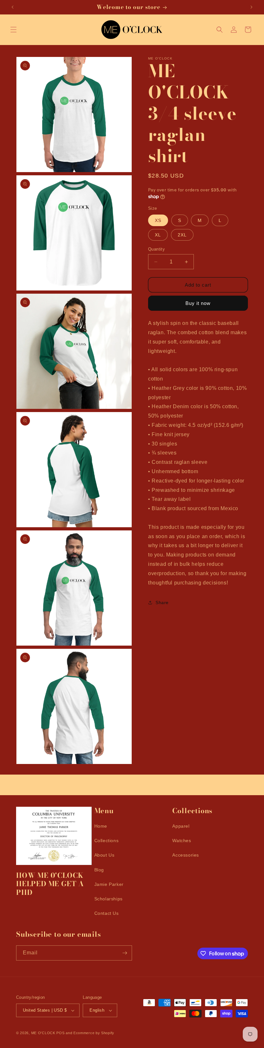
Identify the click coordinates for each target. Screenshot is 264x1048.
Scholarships (108, 898)
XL (158, 234)
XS (158, 220)
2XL (182, 234)
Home (100, 826)
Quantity (156, 249)
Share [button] (162, 602)
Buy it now (198, 303)
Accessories (185, 855)
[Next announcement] (251, 7)
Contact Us (106, 913)
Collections (106, 840)
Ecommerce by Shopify (93, 1033)
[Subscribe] (125, 953)
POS (60, 1033)
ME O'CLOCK (43, 1033)
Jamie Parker (109, 884)
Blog (99, 869)
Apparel (180, 826)
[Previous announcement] (12, 7)
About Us (104, 855)
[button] (13, 30)
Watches (181, 840)
